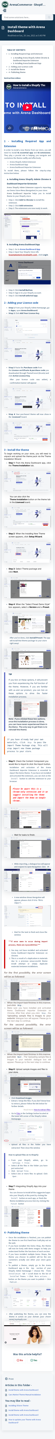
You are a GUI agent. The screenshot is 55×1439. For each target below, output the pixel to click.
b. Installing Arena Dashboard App (27, 63)
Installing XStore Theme (18, 1405)
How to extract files (42, 1109)
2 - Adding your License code (21, 66)
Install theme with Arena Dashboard (23, 1390)
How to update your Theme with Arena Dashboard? (25, 1421)
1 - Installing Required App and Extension (26, 53)
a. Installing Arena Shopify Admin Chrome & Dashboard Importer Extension (31, 59)
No (21, 1360)
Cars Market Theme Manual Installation (25, 1394)
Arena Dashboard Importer (19, 193)
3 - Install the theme (17, 69)
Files (18, 1113)
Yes (35, 1360)
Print (11, 1378)
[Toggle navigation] (4, 10)
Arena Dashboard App (30, 249)
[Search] (49, 17)
